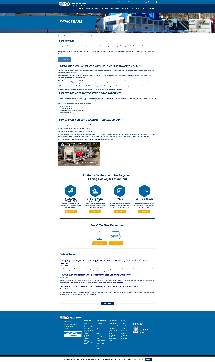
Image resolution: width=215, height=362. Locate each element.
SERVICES (105, 8)
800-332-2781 (96, 139)
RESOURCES (135, 8)
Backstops (124, 325)
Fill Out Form (116, 243)
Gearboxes (124, 330)
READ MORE (107, 303)
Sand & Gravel (100, 343)
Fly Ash (98, 330)
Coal (97, 325)
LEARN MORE (70, 211)
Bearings (123, 326)
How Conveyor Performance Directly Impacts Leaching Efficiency (95, 275)
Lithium (98, 335)
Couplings (123, 328)
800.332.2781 (123, 2)
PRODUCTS (89, 8)
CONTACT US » (68, 328)
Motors (123, 332)
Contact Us (64, 59)
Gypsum (98, 333)
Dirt (97, 328)
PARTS (97, 8)
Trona (98, 347)
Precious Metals (100, 340)
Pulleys (123, 333)
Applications (101, 321)
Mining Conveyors (113, 323)
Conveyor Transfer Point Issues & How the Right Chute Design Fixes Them (99, 287)
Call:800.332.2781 (100, 243)
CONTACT (151, 8)
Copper (98, 326)
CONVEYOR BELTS (144, 199)
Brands (123, 323)
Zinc (97, 348)
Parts (123, 321)
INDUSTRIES (125, 8)
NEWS (143, 8)
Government (112, 332)
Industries (113, 321)
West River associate (101, 89)
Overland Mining (113, 337)
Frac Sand (99, 332)
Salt (97, 345)
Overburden (99, 337)
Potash (98, 338)
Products (88, 321)
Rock (97, 342)
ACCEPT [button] (148, 359)
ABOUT (81, 8)
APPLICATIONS (115, 8)
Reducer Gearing (125, 335)
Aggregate (99, 323)
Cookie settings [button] (138, 359)
